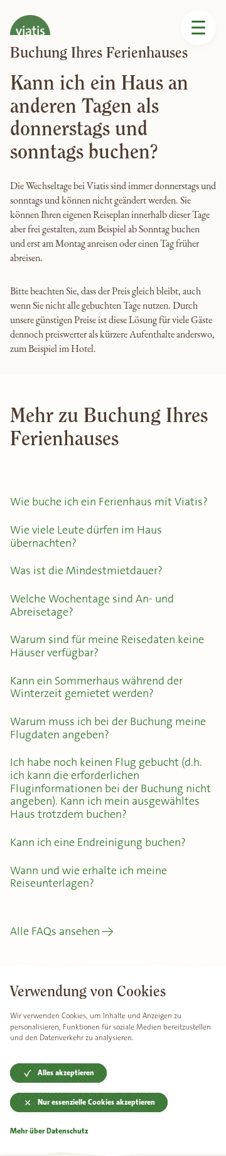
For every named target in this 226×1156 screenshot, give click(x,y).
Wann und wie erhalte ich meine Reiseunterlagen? (88, 877)
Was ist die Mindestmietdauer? (86, 570)
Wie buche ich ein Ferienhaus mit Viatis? (109, 501)
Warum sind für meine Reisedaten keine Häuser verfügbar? (107, 646)
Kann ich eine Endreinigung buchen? (98, 842)
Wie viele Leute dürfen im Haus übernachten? (86, 536)
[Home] (30, 17)
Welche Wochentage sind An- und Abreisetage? (92, 605)
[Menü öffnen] (198, 27)
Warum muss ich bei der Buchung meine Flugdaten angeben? (108, 728)
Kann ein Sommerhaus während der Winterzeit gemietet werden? (96, 687)
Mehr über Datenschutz (49, 1131)
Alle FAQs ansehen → (62, 931)
